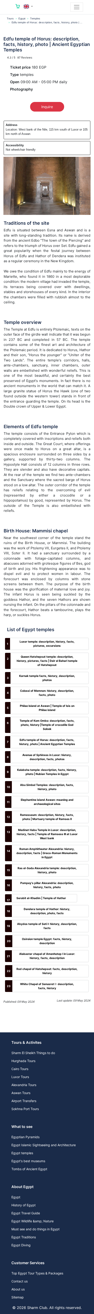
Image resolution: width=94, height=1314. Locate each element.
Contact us (19, 1281)
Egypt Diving (21, 1245)
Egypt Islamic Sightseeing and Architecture (43, 1145)
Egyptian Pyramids (25, 1137)
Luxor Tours (20, 1077)
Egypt (22, 18)
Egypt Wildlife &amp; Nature (32, 1221)
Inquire (47, 106)
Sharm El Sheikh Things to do (33, 1053)
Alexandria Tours (23, 1085)
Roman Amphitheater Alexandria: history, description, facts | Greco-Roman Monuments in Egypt (47, 853)
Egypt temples (22, 1153)
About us (18, 1289)
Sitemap (17, 1297)
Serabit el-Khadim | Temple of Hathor (41, 898)
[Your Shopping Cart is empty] (18, 7)
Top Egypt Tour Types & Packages (37, 1273)
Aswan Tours (20, 1093)
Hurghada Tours (23, 1061)
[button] (28, 6)
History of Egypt (23, 1205)
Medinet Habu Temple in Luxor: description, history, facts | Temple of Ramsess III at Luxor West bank (47, 834)
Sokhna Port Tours (25, 1109)
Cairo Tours (19, 1069)
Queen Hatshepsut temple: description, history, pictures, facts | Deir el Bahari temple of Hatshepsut (47, 661)
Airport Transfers (23, 1101)
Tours (10, 18)
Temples (35, 18)
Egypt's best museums (28, 1161)
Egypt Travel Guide (25, 1213)
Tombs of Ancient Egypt (29, 1169)
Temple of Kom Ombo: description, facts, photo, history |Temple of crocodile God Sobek (47, 725)
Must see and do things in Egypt (35, 1229)
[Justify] (76, 7)
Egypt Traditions (23, 1237)
